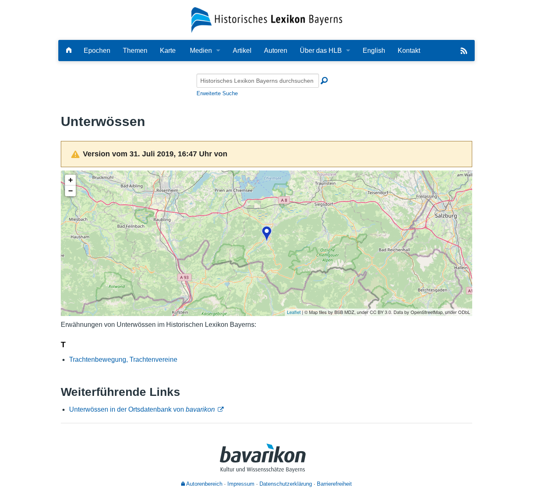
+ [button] (70, 179)
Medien (201, 50)
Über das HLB (321, 50)
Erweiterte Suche (217, 93)
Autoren (275, 50)
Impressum (240, 484)
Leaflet (294, 312)
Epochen (97, 50)
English (374, 50)
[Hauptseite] (68, 50)
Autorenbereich (203, 484)
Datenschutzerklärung (285, 484)
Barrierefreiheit (334, 484)
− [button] (70, 190)
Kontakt (409, 50)
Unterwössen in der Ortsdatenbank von (142, 409)
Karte (168, 50)
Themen (135, 50)
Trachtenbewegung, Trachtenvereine (123, 359)
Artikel (242, 50)
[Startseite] (267, 19)
